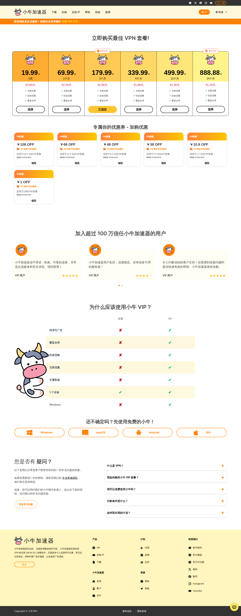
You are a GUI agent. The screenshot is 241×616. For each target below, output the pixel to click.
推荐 (107, 12)
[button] (119, 285)
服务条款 (127, 611)
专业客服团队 (70, 478)
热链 (97, 12)
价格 (64, 12)
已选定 (102, 109)
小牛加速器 (35, 12)
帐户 (204, 12)
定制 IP (76, 12)
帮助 (87, 12)
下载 (54, 12)
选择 (30, 109)
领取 (33, 163)
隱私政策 (141, 611)
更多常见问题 (26, 504)
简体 (221, 12)
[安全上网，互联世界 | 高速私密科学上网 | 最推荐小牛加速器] (190, 3)
